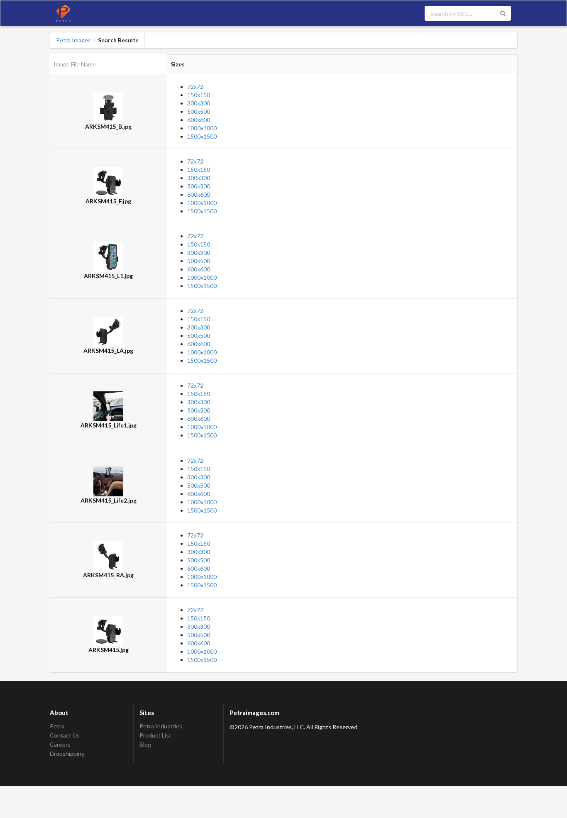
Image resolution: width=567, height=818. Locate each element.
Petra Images (73, 40)
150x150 (198, 94)
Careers (60, 744)
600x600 (198, 119)
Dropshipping (67, 753)
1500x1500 (202, 136)
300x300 (198, 103)
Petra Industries (160, 726)
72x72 (195, 86)
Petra (57, 726)
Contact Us (65, 735)
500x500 (198, 111)
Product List (155, 735)
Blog (145, 744)
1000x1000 (202, 128)
